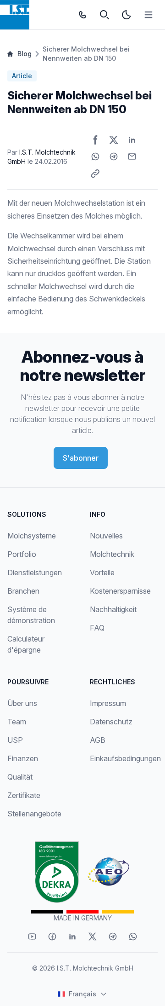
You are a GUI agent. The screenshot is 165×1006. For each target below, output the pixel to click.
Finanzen (22, 758)
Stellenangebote (34, 813)
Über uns (22, 703)
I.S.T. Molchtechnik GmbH (95, 968)
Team (16, 721)
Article (22, 76)
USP (15, 740)
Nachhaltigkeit (113, 609)
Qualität (20, 776)
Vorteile (102, 572)
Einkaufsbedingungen (125, 758)
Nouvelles (106, 535)
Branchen (23, 591)
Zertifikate (23, 795)
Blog (24, 54)
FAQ (97, 627)
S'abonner (81, 458)
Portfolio (21, 554)
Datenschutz (111, 721)
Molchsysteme (31, 535)
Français (82, 994)
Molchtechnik (112, 554)
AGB (97, 740)
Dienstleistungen (34, 572)
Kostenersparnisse (120, 591)
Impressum (108, 703)
